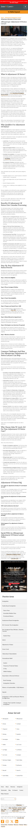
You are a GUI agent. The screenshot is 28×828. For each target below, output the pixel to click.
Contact (21, 790)
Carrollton (20, 807)
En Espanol (15, 790)
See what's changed (14, 2)
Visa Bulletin (7, 158)
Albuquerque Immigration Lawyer (13, 17)
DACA (4, 640)
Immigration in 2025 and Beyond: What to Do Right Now (13, 697)
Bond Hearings (7, 680)
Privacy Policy (4, 824)
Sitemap (21, 824)
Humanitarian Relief (7, 658)
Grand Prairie (14, 807)
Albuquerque (19, 805)
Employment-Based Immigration (10, 620)
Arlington (3, 810)
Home (2, 786)
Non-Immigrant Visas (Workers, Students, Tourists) (13, 630)
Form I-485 (13, 310)
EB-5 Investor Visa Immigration (10, 625)
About (7, 786)
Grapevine (19, 809)
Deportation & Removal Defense (10, 676)
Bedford (15, 809)
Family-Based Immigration (9, 606)
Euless (23, 809)
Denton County (15, 810)
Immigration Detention (9, 683)
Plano (5, 809)
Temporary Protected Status (10, 666)
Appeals (4, 692)
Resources (16, 824)
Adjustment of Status (7, 644)
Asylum (5, 663)
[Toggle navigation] (25, 6)
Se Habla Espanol (14, 12)
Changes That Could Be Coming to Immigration (12, 703)
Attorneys (12, 786)
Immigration (5, 601)
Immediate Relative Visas (9, 613)
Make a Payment (5, 793)
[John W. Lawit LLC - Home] (7, 6)
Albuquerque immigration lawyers (13, 554)
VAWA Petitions (7, 671)
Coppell (24, 807)
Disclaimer (10, 824)
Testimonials (4, 790)
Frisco (2, 809)
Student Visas (6, 635)
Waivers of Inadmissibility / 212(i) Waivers (13, 687)
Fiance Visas (6, 610)
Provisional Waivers (8, 616)
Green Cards (5, 649)
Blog (10, 790)
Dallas (10, 807)
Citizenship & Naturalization (9, 654)
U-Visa (5, 668)
